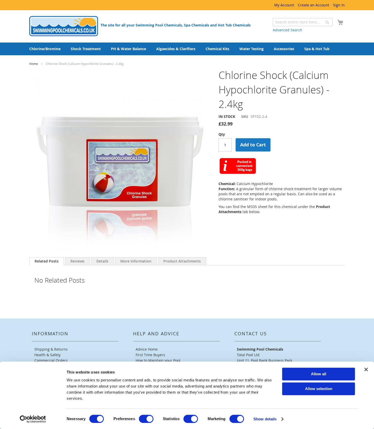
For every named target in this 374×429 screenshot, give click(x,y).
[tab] (46, 261)
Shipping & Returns (51, 349)
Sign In (339, 5)
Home (34, 64)
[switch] (146, 419)
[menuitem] (45, 49)
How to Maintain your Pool (158, 360)
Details (102, 261)
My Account (284, 5)
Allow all (318, 374)
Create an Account (313, 5)
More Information (135, 261)
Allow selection (318, 388)
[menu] (187, 49)
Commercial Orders (51, 360)
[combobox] (303, 22)
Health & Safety (47, 354)
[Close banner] (366, 369)
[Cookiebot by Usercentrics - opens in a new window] (33, 419)
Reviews (77, 261)
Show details (265, 419)
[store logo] (63, 26)
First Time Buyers (150, 354)
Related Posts (47, 261)
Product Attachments (182, 261)
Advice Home (147, 349)
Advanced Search (287, 29)
